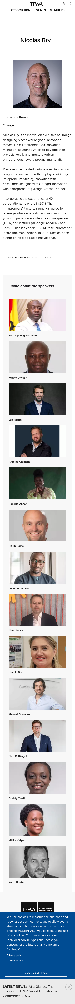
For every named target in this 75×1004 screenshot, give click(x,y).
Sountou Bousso (19, 588)
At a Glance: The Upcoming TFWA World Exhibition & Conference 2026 (30, 991)
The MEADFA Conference (21, 257)
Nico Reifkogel (18, 756)
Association (20, 10)
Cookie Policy (15, 960)
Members (57, 10)
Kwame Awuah (18, 378)
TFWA (36, 4)
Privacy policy (15, 955)
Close (68, 987)
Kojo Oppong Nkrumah (23, 335)
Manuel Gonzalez (19, 714)
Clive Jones (16, 630)
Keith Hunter (16, 882)
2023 (49, 257)
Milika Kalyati (17, 840)
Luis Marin (15, 420)
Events (40, 10)
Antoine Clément (19, 462)
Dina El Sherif (17, 672)
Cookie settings (36, 972)
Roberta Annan (18, 504)
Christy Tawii (17, 798)
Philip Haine (16, 546)
